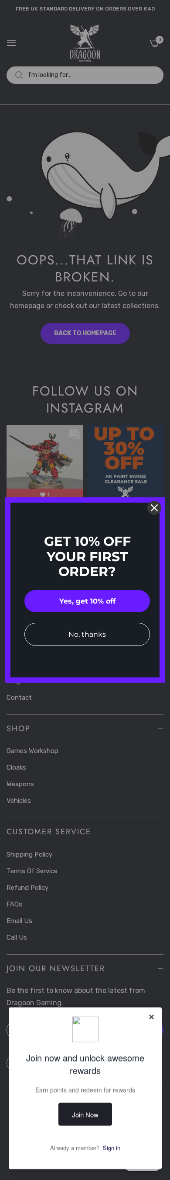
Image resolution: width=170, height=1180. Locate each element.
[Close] (154, 507)
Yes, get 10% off (87, 601)
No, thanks (87, 634)
